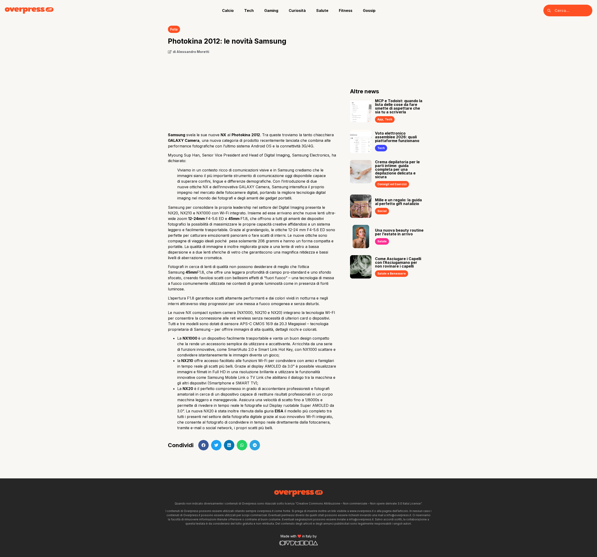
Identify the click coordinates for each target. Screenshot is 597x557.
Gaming (271, 10)
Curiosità (297, 10)
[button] (203, 445)
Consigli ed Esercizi (392, 184)
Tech (249, 10)
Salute (322, 10)
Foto (174, 29)
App (380, 119)
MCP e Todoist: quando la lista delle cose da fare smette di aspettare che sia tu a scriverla (398, 106)
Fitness (345, 10)
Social (382, 211)
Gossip (369, 10)
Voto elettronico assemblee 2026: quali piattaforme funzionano (397, 137)
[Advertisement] (252, 91)
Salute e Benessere (391, 273)
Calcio (228, 10)
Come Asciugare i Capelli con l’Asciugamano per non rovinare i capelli (398, 262)
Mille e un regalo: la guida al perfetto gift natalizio (398, 202)
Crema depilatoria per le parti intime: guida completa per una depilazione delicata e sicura (397, 169)
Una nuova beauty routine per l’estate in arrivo (399, 232)
